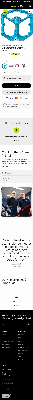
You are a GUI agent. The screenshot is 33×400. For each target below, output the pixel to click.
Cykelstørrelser (22, 350)
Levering (21, 341)
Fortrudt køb (22, 360)
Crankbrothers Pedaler (18, 43)
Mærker (4, 338)
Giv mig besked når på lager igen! (16, 92)
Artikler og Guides (23, 347)
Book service (6, 344)
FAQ (19, 338)
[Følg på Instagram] (8, 389)
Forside (3, 43)
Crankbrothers (9, 43)
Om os (4, 334)
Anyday (20, 356)
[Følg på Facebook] (3, 389)
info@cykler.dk (6, 379)
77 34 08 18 (9, 369)
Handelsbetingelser (7, 341)
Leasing (20, 353)
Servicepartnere (6, 347)
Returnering (21, 344)
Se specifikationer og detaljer (10, 72)
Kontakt (20, 334)
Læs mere (5, 166)
